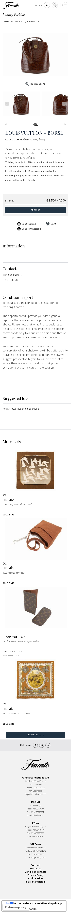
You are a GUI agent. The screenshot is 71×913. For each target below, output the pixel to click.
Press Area (35, 868)
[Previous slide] (7, 104)
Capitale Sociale (31, 794)
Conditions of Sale (35, 871)
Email (29, 815)
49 (4, 495)
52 (4, 704)
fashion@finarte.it (12, 274)
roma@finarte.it (38, 836)
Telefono (29, 808)
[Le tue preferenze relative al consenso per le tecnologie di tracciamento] (16, 907)
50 (4, 563)
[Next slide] (64, 104)
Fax (28, 812)
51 (4, 632)
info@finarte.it (38, 815)
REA (30, 791)
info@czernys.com (38, 857)
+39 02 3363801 (11, 280)
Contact (35, 865)
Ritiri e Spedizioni (35, 881)
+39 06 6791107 (39, 830)
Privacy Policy (35, 875)
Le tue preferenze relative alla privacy (37, 903)
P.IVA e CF (30, 787)
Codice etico (35, 878)
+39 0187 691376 (39, 851)
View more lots (35, 734)
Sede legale (29, 781)
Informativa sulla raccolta (20, 909)
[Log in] (55, 5)
